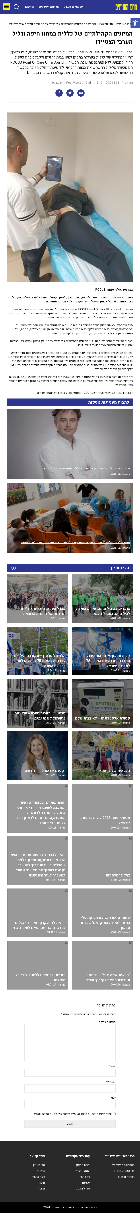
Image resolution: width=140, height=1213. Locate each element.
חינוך (42, 1183)
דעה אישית (38, 1177)
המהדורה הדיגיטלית (123, 1165)
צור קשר (29, 7)
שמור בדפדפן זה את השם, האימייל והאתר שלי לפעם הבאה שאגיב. (72, 1114)
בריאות (41, 1171)
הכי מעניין (39, 1165)
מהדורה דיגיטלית (49, 7)
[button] (135, 23)
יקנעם (86, 1183)
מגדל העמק (82, 1188)
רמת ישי (85, 1177)
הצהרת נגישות (126, 1177)
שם (112, 1066)
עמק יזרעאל (82, 1171)
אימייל (111, 1082)
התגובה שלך (107, 1022)
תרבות (41, 1188)
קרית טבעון (83, 1165)
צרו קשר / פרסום (124, 1171)
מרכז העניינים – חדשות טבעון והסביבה (109, 24)
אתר (113, 1098)
